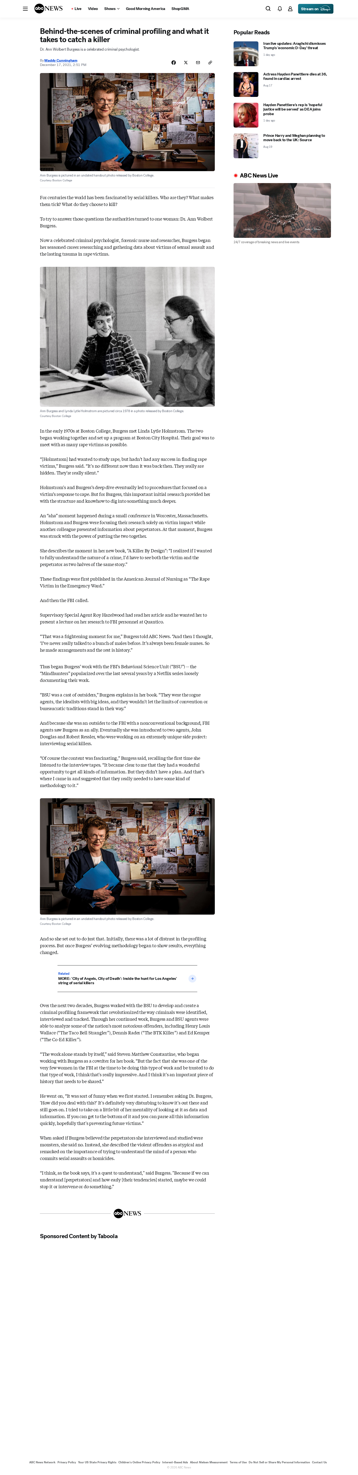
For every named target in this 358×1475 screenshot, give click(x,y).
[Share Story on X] (185, 62)
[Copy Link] (210, 62)
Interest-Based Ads (175, 1462)
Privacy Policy (66, 1462)
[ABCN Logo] (48, 8)
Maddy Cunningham (60, 60)
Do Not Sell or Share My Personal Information (279, 1462)
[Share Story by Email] (198, 62)
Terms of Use (238, 1462)
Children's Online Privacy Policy (139, 1462)
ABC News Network (42, 1462)
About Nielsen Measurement (209, 1462)
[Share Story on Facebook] (173, 62)
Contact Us (319, 1462)
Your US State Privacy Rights (97, 1462)
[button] (25, 9)
